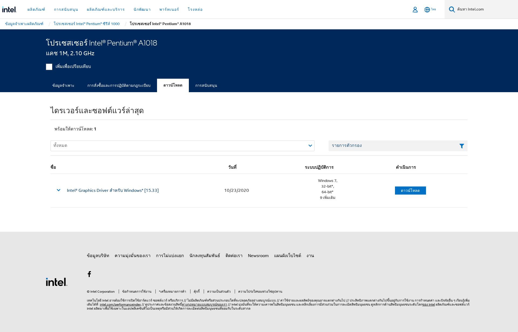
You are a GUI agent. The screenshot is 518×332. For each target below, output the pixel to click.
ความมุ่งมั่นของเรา (133, 255)
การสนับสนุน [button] (66, 9)
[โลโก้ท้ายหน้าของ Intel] (56, 281)
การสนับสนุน (206, 85)
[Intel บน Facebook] (89, 275)
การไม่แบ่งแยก (170, 255)
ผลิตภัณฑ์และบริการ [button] (106, 9)
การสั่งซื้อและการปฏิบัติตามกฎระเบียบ (119, 85)
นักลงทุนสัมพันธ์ (204, 255)
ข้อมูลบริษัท (98, 255)
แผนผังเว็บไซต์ (287, 255)
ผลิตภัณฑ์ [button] (36, 9)
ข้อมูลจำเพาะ (63, 85)
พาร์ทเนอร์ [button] (169, 9)
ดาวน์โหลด (172, 85)
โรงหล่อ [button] (195, 9)
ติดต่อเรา (234, 255)
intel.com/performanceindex (120, 304)
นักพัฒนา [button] (142, 9)
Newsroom (258, 255)
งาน (310, 255)
